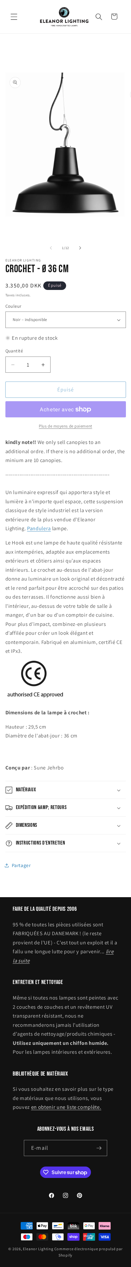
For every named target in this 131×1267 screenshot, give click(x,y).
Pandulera (39, 528)
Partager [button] (21, 865)
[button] (14, 16)
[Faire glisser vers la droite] (80, 248)
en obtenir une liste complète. (66, 1106)
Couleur (13, 306)
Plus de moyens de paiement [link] (65, 426)
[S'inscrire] (99, 1148)
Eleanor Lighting (38, 1248)
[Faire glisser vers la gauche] (51, 248)
